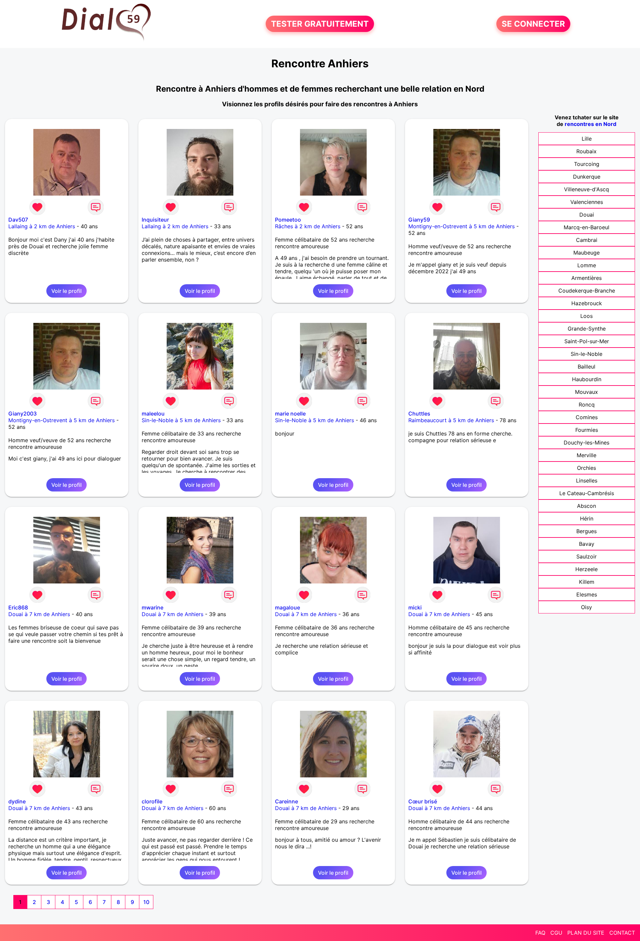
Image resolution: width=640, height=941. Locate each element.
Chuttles (419, 413)
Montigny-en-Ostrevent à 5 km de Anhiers (461, 226)
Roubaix (586, 151)
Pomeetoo (288, 219)
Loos (586, 316)
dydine (17, 801)
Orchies (586, 468)
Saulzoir (586, 556)
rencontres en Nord (590, 124)
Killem (586, 581)
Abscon (586, 505)
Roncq (587, 404)
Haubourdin (586, 379)
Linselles (586, 480)
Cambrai (586, 240)
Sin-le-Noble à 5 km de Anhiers (181, 420)
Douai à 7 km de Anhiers (39, 614)
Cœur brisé (422, 801)
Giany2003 (22, 413)
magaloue (287, 607)
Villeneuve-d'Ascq (586, 189)
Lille (587, 138)
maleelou (153, 413)
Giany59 (419, 219)
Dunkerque (586, 176)
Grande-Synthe (587, 328)
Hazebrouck (586, 303)
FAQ (540, 932)
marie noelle (290, 413)
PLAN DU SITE (585, 932)
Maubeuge (586, 252)
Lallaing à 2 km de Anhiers (41, 226)
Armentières (586, 278)
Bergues (586, 531)
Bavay (586, 543)
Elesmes (586, 594)
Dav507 (18, 219)
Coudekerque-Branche (586, 290)
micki (415, 607)
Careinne (286, 801)
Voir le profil (66, 291)
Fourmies (586, 430)
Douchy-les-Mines (586, 442)
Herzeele (586, 569)
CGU (556, 932)
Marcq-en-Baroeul (586, 227)
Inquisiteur (155, 219)
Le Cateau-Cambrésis (586, 493)
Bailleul (586, 366)
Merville (586, 455)
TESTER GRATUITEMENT (320, 24)
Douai (586, 214)
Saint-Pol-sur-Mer (586, 341)
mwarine (152, 607)
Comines (587, 417)
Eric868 (18, 607)
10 (146, 902)
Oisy (586, 607)
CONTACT (622, 932)
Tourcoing (586, 164)
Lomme (586, 265)
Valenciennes (586, 202)
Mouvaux (586, 392)
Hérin (586, 518)
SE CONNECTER (533, 24)
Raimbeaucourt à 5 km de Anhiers (451, 420)
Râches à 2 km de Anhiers (307, 226)
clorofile (152, 801)
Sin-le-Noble (586, 354)
